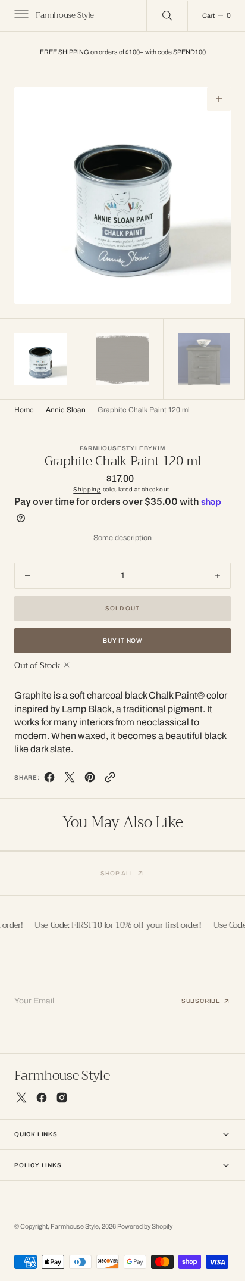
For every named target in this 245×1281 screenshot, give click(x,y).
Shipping (87, 489)
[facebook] (49, 780)
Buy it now (122, 640)
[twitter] (70, 780)
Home (24, 410)
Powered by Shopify (144, 1226)
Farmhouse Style (75, 1226)
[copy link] (110, 780)
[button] (20, 15)
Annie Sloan (66, 410)
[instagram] (62, 1097)
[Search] (167, 15)
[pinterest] (90, 780)
